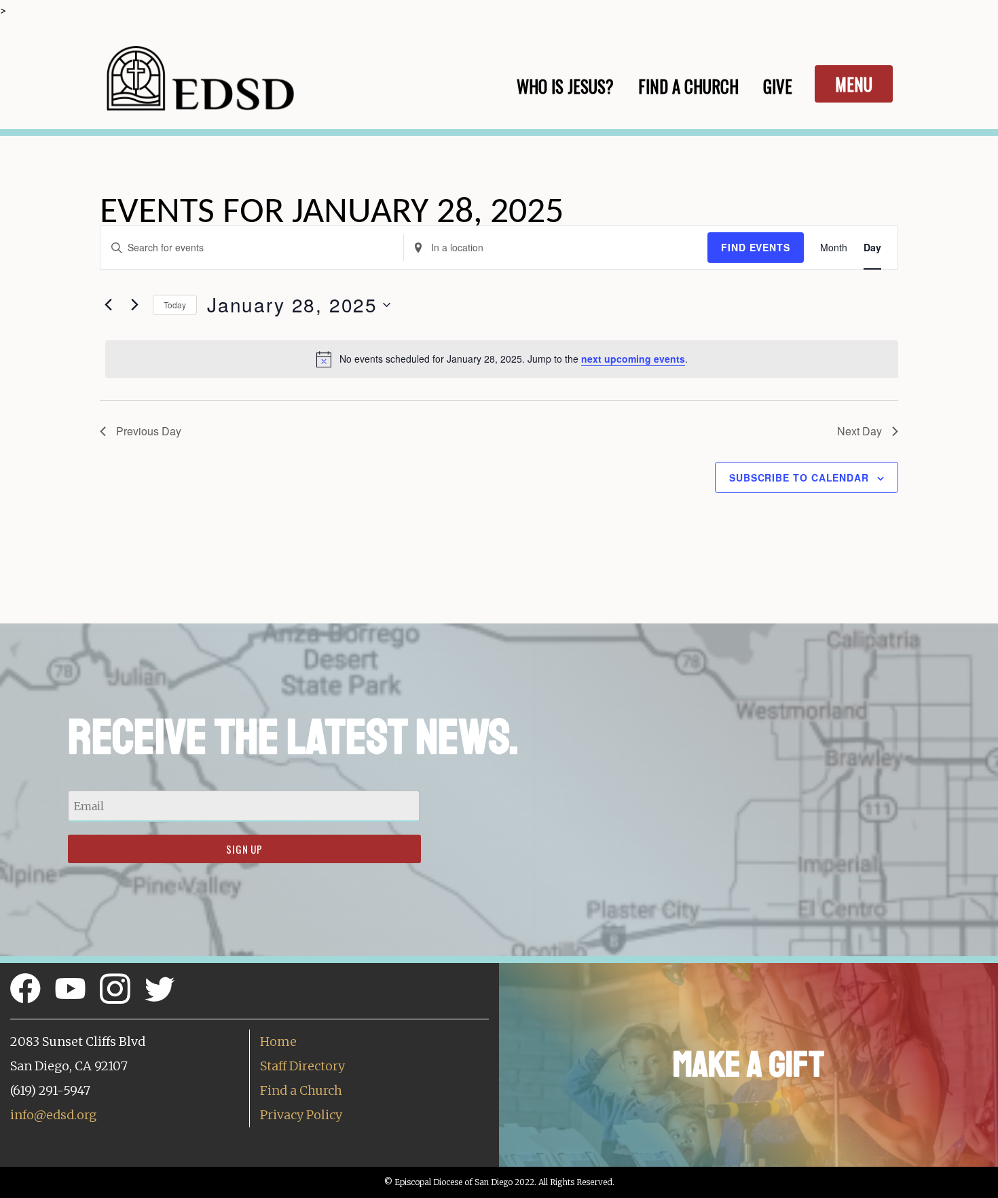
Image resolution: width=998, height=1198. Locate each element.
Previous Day (148, 431)
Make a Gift (748, 1064)
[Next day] (134, 305)
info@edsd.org (53, 1115)
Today (175, 304)
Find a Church (301, 1090)
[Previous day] (108, 305)
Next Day (859, 431)
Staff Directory (302, 1066)
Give (777, 85)
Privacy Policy (301, 1115)
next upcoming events (633, 358)
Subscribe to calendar (799, 477)
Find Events (755, 247)
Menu (853, 83)
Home (278, 1041)
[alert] (501, 359)
